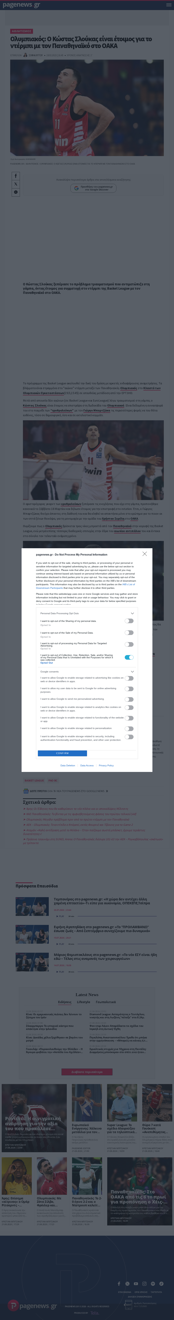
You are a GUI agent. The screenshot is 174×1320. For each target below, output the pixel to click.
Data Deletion (67, 765)
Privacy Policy (106, 765)
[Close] (146, 555)
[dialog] (87, 660)
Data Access (87, 765)
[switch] (129, 621)
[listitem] (87, 613)
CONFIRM (62, 753)
